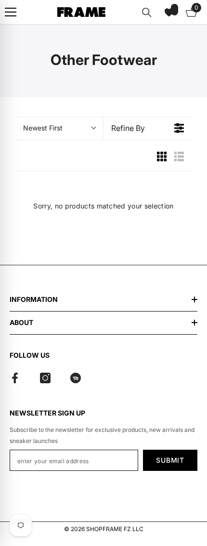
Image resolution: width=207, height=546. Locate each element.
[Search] (147, 12)
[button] (169, 12)
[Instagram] (45, 378)
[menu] (10, 12)
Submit (170, 460)
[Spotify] (75, 378)
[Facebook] (14, 378)
